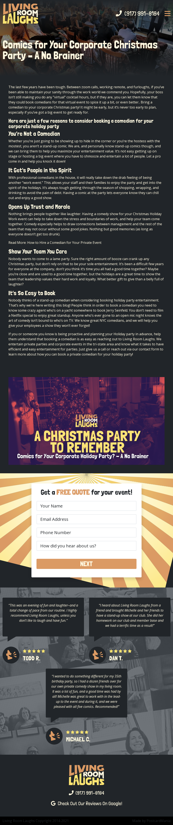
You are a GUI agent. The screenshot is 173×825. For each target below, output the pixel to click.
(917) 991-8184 (140, 13)
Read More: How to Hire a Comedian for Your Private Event (54, 242)
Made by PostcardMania (151, 820)
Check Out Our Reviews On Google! (89, 803)
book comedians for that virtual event (55, 102)
